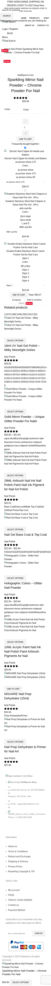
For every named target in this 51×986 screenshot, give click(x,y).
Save (8, 61)
